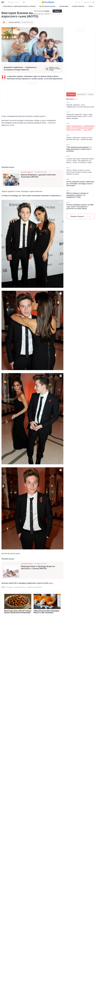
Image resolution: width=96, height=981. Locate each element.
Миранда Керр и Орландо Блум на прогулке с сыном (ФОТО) (38, 567)
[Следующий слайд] (94, 6)
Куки (47, 11)
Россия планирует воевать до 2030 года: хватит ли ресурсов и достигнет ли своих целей (79, 206)
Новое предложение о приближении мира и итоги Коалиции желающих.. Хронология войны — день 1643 (80, 128)
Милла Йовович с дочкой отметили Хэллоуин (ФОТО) (38, 176)
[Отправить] (24, 2)
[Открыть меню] (2, 2)
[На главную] (48, 2)
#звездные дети (20, 587)
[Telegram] (82, 2)
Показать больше (77, 216)
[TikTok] (93, 2)
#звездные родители (34, 587)
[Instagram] (90, 2)
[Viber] (79, 2)
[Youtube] (85, 2)
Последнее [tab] (71, 94)
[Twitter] (88, 2)
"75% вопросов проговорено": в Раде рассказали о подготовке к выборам (78, 149)
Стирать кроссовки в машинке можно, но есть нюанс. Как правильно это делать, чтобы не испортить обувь (80, 160)
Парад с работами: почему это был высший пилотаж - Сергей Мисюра (79, 138)
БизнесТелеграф (78, 6)
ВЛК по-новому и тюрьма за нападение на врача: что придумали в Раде (77, 195)
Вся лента (70, 99)
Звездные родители (27, 172)
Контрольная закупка (47, 6)
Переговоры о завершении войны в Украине (19, 6)
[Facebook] (76, 2)
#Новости (9, 587)
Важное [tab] (90, 94)
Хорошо (57, 11)
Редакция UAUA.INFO (14, 22)
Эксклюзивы (63, 6)
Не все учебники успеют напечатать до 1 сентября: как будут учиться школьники (80, 183)
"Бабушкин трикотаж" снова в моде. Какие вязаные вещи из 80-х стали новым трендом (79, 116)
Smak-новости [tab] (81, 94)
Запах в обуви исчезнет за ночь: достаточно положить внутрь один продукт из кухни (79, 172)
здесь (50, 583)
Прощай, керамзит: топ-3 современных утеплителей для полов (80, 106)
